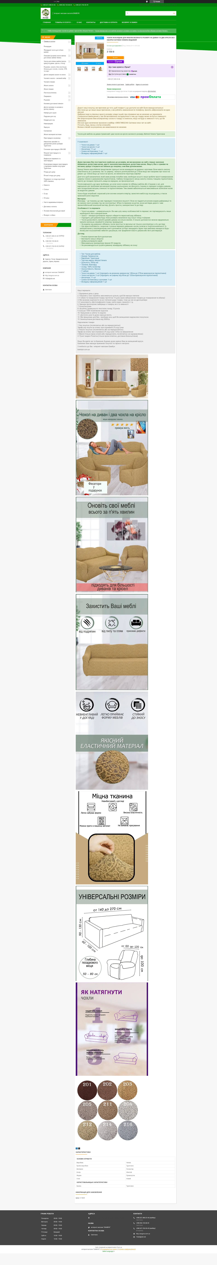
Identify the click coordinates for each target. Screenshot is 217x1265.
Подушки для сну (50, 116)
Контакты (90, 22)
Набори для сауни (50, 113)
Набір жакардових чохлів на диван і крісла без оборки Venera (70, 31)
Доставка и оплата (108, 22)
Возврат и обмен (129, 22)
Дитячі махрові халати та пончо (55, 74)
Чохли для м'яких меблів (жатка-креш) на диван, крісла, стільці (55, 62)
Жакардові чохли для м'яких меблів (53, 51)
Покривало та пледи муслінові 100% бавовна (54, 180)
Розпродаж (47, 46)
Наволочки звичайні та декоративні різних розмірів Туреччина (53, 144)
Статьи (46, 189)
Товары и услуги (63, 22)
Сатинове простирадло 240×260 (55, 149)
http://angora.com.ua (52, 275)
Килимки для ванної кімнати (53, 103)
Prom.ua (119, 1247)
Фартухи (47, 127)
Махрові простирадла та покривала (52, 154)
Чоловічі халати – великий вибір (55, 78)
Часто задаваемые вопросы (53, 202)
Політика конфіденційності (127, 1249)
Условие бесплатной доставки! (54, 211)
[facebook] (77, 1149)
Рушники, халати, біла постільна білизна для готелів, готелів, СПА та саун (55, 69)
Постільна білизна (50, 93)
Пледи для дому (49, 172)
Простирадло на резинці (52, 138)
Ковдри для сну (49, 120)
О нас (79, 22)
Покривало (47, 96)
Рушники (47, 100)
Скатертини (48, 131)
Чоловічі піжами (49, 82)
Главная (47, 22)
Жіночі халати (48, 85)
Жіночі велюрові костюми (52, 134)
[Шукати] (174, 13)
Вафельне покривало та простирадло (52, 159)
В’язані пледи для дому (52, 175)
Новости (47, 185)
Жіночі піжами (48, 89)
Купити (115, 57)
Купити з (111, 62)
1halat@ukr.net (50, 278)
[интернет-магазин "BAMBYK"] (45, 13)
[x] (79, 1149)
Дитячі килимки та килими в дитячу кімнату (53, 108)
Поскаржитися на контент (109, 1249)
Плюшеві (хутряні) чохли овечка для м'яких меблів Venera (55, 57)
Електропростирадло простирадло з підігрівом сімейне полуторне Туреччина (56, 166)
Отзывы (46, 198)
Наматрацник (48, 123)
